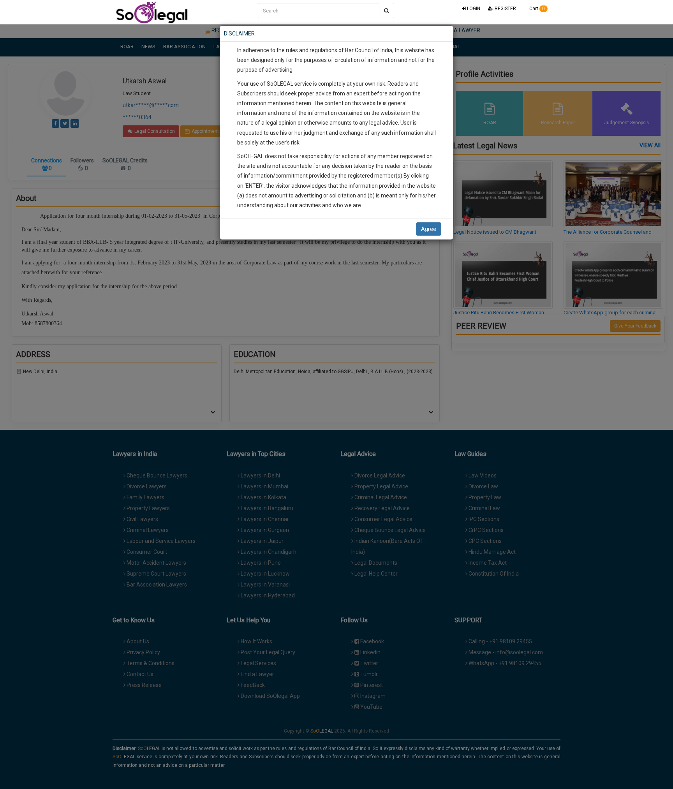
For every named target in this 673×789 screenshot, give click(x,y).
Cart (536, 8)
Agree (428, 229)
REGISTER (504, 8)
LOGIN (473, 8)
